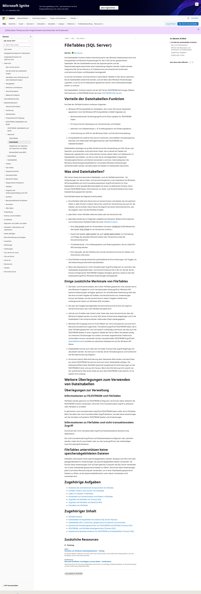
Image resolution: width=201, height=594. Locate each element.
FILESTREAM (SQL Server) (112, 93)
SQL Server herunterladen (188, 24)
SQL (72, 38)
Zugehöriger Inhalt (177, 55)
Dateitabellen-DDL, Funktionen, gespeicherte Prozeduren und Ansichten (97, 522)
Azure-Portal (170, 24)
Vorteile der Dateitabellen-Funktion (184, 42)
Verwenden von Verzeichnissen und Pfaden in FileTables (90, 496)
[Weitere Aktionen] (135, 38)
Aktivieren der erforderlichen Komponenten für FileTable (90, 488)
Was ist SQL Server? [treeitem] (13, 67)
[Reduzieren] (31, 36)
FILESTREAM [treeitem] (13, 138)
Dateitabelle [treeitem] (13, 142)
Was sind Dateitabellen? (179, 45)
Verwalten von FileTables (78, 505)
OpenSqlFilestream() (76, 341)
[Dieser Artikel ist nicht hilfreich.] (192, 62)
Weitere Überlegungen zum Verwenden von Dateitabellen (181, 49)
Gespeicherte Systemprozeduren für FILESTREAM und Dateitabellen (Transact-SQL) (101, 531)
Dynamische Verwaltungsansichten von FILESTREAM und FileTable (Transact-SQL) (100, 525)
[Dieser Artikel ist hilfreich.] (190, 62)
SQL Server (80, 38)
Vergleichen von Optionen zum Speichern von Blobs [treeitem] (18, 147)
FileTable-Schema (75, 517)
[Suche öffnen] (188, 18)
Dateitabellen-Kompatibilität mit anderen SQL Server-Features (92, 519)
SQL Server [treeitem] (8, 49)
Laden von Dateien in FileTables (80, 493)
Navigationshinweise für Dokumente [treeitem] (17, 53)
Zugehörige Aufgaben (179, 52)
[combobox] (17, 40)
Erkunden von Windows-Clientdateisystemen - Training (84, 551)
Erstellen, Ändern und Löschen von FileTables (86, 491)
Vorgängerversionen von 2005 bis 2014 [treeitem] (12, 58)
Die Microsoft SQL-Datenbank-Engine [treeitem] (16, 72)
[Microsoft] (4, 18)
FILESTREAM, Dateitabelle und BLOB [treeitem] (18, 129)
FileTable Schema (110, 222)
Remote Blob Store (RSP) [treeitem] (17, 152)
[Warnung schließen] (196, 4)
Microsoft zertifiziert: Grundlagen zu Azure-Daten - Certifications (87, 561)
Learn (67, 38)
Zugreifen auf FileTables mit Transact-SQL (84, 499)
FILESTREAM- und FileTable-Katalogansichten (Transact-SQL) (92, 528)
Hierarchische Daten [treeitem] (13, 106)
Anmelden (194, 18)
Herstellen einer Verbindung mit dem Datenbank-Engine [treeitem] (17, 78)
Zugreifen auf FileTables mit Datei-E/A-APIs (85, 502)
